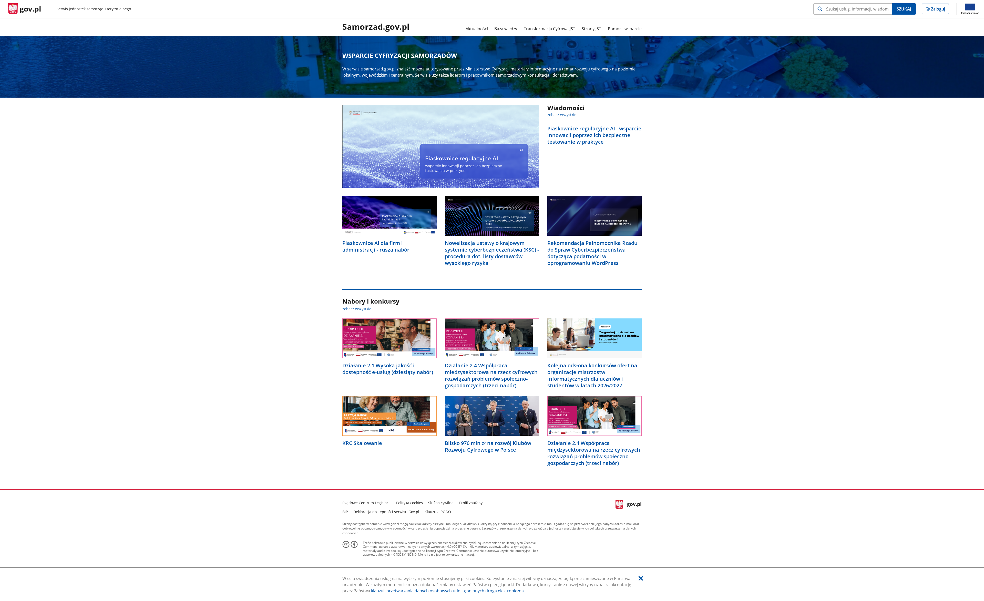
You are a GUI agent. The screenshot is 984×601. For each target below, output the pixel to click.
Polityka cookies (409, 502)
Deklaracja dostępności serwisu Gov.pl (386, 511)
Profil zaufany (471, 502)
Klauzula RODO (438, 511)
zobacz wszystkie (561, 114)
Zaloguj (940, 10)
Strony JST (591, 29)
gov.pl (634, 506)
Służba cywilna (441, 502)
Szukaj (904, 9)
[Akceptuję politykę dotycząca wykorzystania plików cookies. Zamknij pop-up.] (641, 578)
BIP (345, 511)
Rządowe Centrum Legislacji (366, 502)
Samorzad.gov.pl (375, 27)
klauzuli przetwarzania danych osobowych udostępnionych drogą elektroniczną (447, 591)
